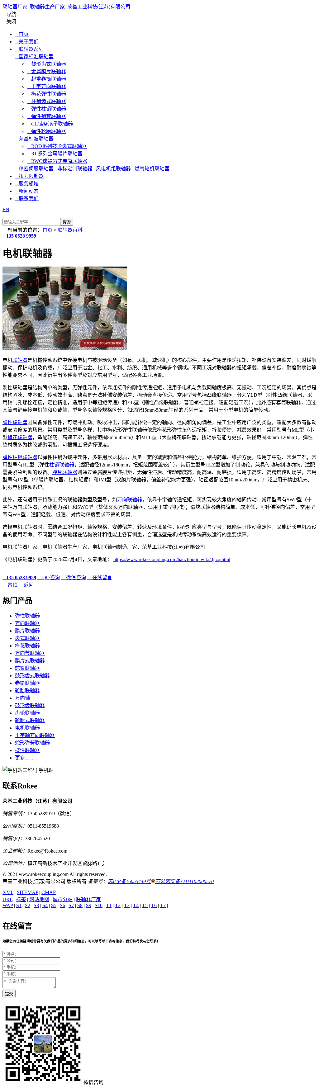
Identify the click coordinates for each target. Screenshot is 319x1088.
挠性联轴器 (27, 750)
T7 (163, 905)
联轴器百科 (70, 230)
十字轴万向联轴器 (35, 735)
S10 (98, 905)
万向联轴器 (129, 499)
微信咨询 (73, 577)
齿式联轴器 (27, 638)
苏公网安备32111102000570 (184, 881)
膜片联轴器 (64, 472)
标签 (21, 899)
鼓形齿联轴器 (30, 705)
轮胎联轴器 (27, 690)
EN (5, 209)
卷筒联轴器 (27, 683)
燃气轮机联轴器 (150, 168)
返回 (26, 585)
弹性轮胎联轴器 (46, 131)
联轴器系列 (29, 49)
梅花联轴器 (19, 437)
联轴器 (19, 360)
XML (7, 892)
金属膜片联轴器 (46, 71)
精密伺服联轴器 (34, 168)
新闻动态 (27, 191)
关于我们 (27, 41)
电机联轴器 (27, 728)
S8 (80, 905)
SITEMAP (27, 892)
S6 (62, 905)
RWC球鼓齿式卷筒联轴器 (57, 161)
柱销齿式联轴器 (46, 101)
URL (7, 899)
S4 (45, 905)
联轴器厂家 (88, 899)
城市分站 (63, 899)
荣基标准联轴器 (34, 138)
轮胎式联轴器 (30, 720)
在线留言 (99, 577)
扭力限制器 (29, 176)
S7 (71, 905)
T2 (118, 905)
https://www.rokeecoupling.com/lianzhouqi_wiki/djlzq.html (171, 559)
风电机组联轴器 (111, 168)
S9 (88, 905)
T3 (127, 905)
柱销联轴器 (61, 464)
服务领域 (27, 183)
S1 (18, 905)
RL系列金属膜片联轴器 (55, 153)
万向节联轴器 (30, 653)
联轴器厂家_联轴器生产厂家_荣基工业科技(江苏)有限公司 (66, 6)
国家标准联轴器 (34, 56)
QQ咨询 (48, 577)
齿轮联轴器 (27, 713)
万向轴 (22, 698)
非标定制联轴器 (73, 168)
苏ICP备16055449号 (129, 881)
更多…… (25, 757)
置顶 (9, 585)
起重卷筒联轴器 (46, 79)
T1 (109, 905)
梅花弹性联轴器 (46, 94)
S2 (27, 905)
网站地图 (39, 899)
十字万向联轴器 (46, 86)
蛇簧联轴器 (27, 668)
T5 (145, 905)
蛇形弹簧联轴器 (32, 742)
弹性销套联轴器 (46, 116)
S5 (53, 905)
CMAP (48, 892)
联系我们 (27, 198)
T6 (154, 905)
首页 (22, 34)
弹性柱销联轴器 (46, 108)
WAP (7, 905)
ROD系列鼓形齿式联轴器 (57, 146)
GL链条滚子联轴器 (50, 123)
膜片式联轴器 (30, 660)
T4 (136, 905)
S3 (36, 905)
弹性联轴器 (14, 422)
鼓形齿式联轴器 (46, 64)
